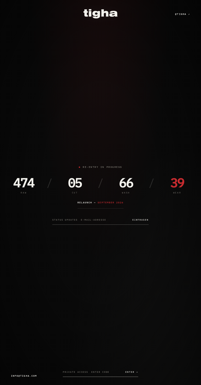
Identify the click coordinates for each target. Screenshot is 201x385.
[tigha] (100, 14)
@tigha (182, 14)
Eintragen (140, 219)
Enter (131, 372)
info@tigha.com (24, 376)
